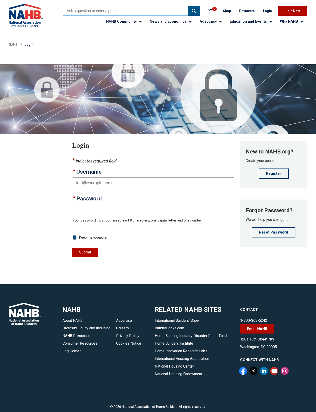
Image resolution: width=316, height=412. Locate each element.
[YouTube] (274, 371)
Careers (122, 328)
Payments (247, 11)
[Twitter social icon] (254, 371)
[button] (194, 11)
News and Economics (169, 21)
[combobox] (125, 11)
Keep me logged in (93, 237)
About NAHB (72, 320)
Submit (85, 252)
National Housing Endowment (178, 374)
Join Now (293, 11)
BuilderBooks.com (169, 328)
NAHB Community (122, 21)
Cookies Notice (128, 343)
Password (89, 199)
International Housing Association (182, 358)
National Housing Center (174, 366)
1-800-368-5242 (253, 320)
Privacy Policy (127, 336)
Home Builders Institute (174, 343)
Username (89, 172)
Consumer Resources (79, 343)
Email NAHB (257, 329)
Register (273, 173)
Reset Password (273, 232)
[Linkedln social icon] (264, 371)
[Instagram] (285, 371)
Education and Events (249, 21)
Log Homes (71, 351)
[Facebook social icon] (243, 371)
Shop (227, 11)
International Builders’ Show (177, 320)
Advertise (124, 320)
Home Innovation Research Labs (181, 351)
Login (267, 11)
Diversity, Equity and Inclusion (86, 328)
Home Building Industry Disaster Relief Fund (191, 336)
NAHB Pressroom (76, 336)
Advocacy (209, 21)
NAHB (13, 45)
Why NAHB (289, 21)
